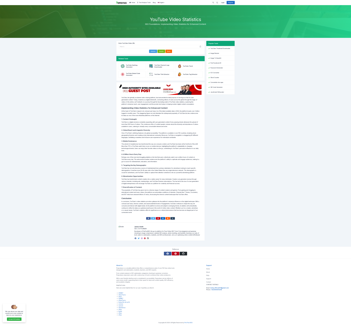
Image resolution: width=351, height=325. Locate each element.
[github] (148, 238)
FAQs (207, 275)
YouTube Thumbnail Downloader (220, 48)
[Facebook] (148, 218)
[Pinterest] (158, 218)
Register (230, 2)
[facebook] (135, 238)
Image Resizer (215, 53)
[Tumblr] (172, 218)
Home (133, 2)
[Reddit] (168, 218)
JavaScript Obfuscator (217, 92)
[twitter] (138, 238)
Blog (154, 2)
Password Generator (217, 68)
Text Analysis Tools (145, 2)
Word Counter (215, 77)
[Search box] (213, 2)
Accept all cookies (14, 319)
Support (208, 278)
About (208, 272)
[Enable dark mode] (217, 2)
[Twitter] (153, 218)
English (162, 2)
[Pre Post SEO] (122, 2)
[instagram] (142, 238)
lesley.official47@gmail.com (219, 288)
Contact (208, 282)
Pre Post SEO (188, 322)
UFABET (120, 293)
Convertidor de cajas (217, 82)
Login (222, 2)
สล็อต (120, 296)
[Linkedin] (163, 218)
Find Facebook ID (216, 63)
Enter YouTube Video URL (127, 43)
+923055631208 (216, 289)
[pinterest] (145, 238)
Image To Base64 (216, 58)
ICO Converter (215, 72)
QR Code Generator (217, 87)
